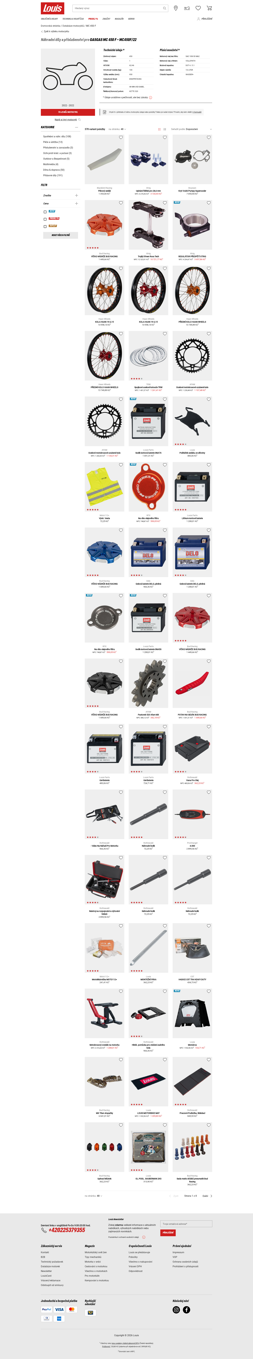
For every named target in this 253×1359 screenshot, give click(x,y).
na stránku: (114, 129)
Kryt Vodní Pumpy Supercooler (192, 191)
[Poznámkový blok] (198, 8)
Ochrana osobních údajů (185, 1261)
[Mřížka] (159, 128)
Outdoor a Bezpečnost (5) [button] (56, 158)
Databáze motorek (50, 1266)
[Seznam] (165, 129)
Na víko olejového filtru (148, 518)
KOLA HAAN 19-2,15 (104, 322)
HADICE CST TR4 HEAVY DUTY (192, 979)
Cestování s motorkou (96, 1266)
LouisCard (46, 1275)
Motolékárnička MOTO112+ (104, 979)
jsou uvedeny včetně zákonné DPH (125, 1343)
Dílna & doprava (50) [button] (54, 169)
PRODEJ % (54, 218)
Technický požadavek (52, 1261)
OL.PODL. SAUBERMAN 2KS (148, 1179)
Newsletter (46, 1271)
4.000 (192, 846)
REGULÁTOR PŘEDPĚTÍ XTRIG (192, 256)
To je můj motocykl (68, 112)
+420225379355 (66, 1230)
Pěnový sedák (104, 191)
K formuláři (197, 112)
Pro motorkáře (92, 1275)
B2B (43, 1257)
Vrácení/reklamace (50, 1280)
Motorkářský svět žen (96, 1252)
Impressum (178, 1252)
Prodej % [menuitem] (93, 19)
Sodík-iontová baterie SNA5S (148, 649)
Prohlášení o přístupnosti (185, 1266)
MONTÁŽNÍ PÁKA (148, 979)
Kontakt (45, 1252)
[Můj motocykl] (187, 8)
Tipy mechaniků (93, 1257)
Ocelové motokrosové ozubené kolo (192, 387)
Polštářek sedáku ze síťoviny (192, 453)
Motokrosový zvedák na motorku (104, 1045)
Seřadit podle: (178, 129)
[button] (164, 8)
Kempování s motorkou (97, 1280)
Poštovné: (106, 1347)
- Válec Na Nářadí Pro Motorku (104, 846)
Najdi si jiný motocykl (66, 119)
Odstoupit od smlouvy (52, 1285)
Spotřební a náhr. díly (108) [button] (57, 136)
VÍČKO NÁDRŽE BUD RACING (104, 256)
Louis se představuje (139, 1252)
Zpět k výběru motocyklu (56, 31)
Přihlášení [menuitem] (206, 19)
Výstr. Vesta (104, 518)
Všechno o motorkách (96, 1271)
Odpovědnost (135, 1271)
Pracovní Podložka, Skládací (192, 1113)
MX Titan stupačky (104, 1113)
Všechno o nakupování (140, 1261)
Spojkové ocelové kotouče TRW (148, 387)
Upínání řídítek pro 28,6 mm (148, 191)
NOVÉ (52, 211)
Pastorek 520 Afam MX (148, 715)
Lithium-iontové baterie (192, 518)
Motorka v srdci (93, 1261)
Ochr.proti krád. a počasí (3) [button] (57, 153)
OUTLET (53, 226)
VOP (175, 1257)
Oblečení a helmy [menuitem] (49, 19)
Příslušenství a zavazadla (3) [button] (58, 147)
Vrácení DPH (135, 1266)
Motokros (192, 1045)
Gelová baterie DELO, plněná (148, 584)
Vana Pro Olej (192, 780)
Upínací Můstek (104, 1179)
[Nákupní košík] (209, 8)
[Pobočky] (176, 8)
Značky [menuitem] (106, 19)
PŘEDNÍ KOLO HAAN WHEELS (192, 322)
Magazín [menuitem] (119, 19)
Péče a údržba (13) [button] (53, 142)
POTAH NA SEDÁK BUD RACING (192, 715)
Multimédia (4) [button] (50, 164)
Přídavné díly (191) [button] (53, 175)
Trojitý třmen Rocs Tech (148, 256)
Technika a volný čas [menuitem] (73, 19)
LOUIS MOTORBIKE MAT (148, 1113)
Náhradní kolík (148, 846)
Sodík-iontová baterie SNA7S (148, 453)
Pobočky (133, 1257)
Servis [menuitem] (131, 19)
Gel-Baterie (105, 780)
